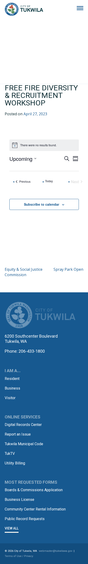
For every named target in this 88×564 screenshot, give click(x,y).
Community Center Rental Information (35, 509)
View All (12, 528)
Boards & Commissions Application (34, 490)
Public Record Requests (25, 519)
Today (49, 181)
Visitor (10, 398)
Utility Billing (15, 463)
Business (12, 388)
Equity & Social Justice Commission (23, 272)
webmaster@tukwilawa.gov (55, 550)
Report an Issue (18, 434)
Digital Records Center (23, 424)
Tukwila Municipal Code (24, 444)
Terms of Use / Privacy (19, 556)
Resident (12, 378)
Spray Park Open (68, 269)
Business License (19, 499)
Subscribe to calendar (41, 204)
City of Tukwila (24, 9)
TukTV (10, 453)
